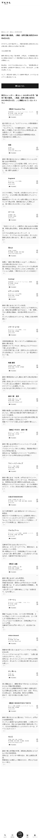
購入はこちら (19, 86)
